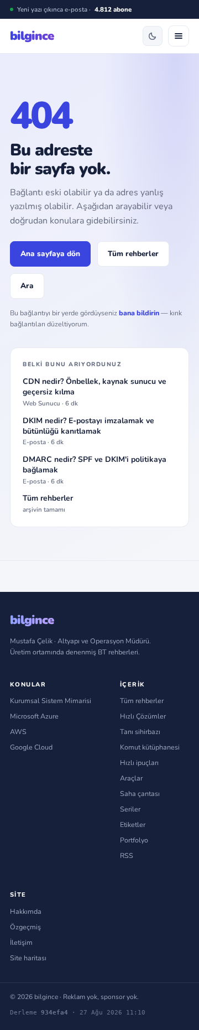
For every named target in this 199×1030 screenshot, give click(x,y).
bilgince (32, 36)
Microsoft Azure (34, 716)
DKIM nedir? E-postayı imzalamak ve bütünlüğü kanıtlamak (88, 431)
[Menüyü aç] (178, 35)
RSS (126, 855)
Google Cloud (31, 747)
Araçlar (131, 778)
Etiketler (132, 824)
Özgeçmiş (25, 927)
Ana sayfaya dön (50, 253)
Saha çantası (140, 793)
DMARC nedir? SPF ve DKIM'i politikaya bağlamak (94, 470)
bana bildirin (139, 313)
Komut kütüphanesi (150, 747)
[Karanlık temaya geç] (153, 36)
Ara (27, 285)
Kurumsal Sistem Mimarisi (50, 700)
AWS (18, 731)
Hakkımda (25, 911)
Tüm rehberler (133, 253)
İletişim (21, 942)
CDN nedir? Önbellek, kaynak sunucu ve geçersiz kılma (94, 392)
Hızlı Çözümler (143, 716)
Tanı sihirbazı (140, 731)
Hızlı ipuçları (139, 762)
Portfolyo (134, 840)
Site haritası (28, 958)
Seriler (130, 809)
